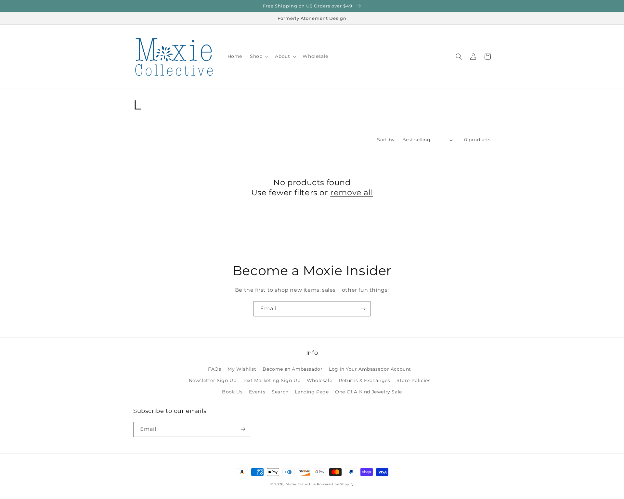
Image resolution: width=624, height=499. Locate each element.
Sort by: (386, 140)
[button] (258, 56)
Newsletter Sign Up (213, 380)
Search (280, 392)
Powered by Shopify (335, 484)
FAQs (214, 369)
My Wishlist (242, 369)
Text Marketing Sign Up (271, 380)
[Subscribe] (363, 308)
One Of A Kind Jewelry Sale (368, 392)
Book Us (232, 392)
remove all (351, 192)
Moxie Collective (301, 484)
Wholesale (319, 380)
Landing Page (312, 392)
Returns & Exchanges (364, 380)
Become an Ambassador (292, 369)
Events (257, 392)
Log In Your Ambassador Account (370, 369)
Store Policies (413, 380)
